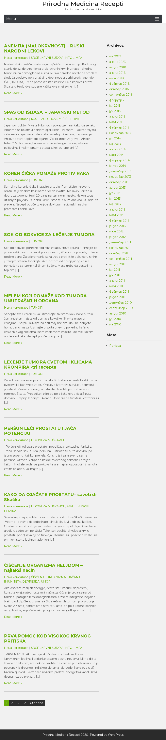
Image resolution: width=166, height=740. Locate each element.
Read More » (13, 93)
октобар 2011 (118, 253)
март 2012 (116, 231)
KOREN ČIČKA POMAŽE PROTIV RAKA (46, 173)
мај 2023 (115, 56)
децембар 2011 (120, 242)
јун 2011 (114, 275)
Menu (11, 19)
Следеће (36, 703)
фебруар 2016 (119, 100)
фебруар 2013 (119, 220)
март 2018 (116, 78)
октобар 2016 (119, 89)
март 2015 (116, 122)
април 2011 (117, 280)
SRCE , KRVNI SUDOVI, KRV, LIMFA (56, 58)
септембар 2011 (120, 259)
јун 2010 (115, 319)
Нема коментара (16, 58)
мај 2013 (115, 204)
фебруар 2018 (119, 84)
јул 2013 (114, 193)
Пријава (115, 346)
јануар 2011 (117, 297)
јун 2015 (114, 111)
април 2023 (117, 62)
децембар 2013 (120, 171)
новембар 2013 (120, 177)
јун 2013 (115, 198)
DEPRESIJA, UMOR (36, 581)
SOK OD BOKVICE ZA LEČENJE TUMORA (49, 234)
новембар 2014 (120, 133)
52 (24, 703)
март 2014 (116, 155)
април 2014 (117, 149)
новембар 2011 (120, 248)
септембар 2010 (121, 308)
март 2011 (116, 286)
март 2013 (116, 215)
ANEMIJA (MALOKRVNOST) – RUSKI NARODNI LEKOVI (44, 48)
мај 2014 (115, 144)
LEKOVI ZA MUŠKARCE (48, 440)
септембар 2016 (120, 94)
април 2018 (117, 73)
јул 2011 (114, 270)
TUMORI (37, 180)
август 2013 (117, 187)
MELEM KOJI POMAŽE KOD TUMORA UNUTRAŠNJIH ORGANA (45, 298)
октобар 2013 (119, 182)
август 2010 (117, 313)
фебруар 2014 (119, 160)
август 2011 (117, 264)
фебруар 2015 (119, 127)
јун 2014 (115, 138)
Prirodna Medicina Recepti (83, 3)
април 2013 (117, 209)
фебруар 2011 (119, 291)
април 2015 (117, 116)
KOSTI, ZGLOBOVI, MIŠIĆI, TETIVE (55, 119)
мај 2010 (115, 324)
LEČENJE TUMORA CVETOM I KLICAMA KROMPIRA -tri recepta (48, 364)
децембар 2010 (120, 302)
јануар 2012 (117, 237)
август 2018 (117, 67)
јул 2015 (114, 105)
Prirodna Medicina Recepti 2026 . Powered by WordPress (83, 735)
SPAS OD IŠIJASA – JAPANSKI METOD (47, 112)
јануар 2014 (117, 166)
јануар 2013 (117, 226)
